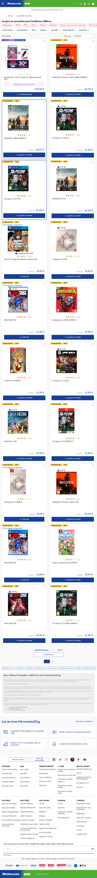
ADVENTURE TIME (89, 668)
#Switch (43, 25)
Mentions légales (52, 859)
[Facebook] (53, 759)
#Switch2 (53, 25)
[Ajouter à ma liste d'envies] (44, 41)
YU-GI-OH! (20, 668)
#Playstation (7, 25)
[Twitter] (60, 759)
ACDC (78, 668)
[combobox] (84, 36)
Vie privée (62, 859)
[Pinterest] (78, 759)
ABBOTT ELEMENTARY (66, 668)
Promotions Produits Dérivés (17, 710)
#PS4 (26, 25)
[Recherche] (88, 4)
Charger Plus (48, 655)
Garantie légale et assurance (35, 859)
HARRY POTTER (51, 668)
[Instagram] (66, 759)
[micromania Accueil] (18, 3)
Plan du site (71, 859)
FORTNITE (29, 668)
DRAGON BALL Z (8, 668)
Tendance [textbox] (77, 36)
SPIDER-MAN (39, 668)
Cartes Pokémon (45, 777)
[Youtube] (84, 759)
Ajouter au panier (74, 94)
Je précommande (25, 94)
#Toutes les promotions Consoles (73, 25)
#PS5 (18, 25)
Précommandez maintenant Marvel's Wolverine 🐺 (47, 10)
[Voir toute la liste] (80, 4)
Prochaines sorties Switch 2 (65, 780)
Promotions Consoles (15, 708)
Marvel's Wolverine (84, 769)
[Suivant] (52, 661)
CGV (22, 859)
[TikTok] (72, 759)
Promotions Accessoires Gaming (18, 707)
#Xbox (33, 25)
